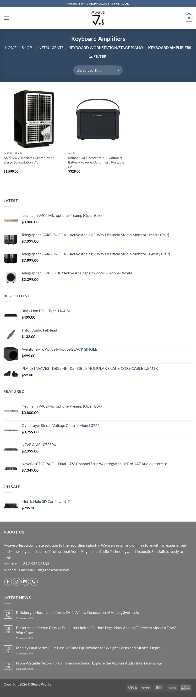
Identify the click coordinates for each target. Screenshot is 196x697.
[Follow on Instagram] (17, 582)
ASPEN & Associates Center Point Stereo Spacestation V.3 (29, 160)
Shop (27, 47)
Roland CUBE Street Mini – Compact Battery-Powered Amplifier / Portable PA (96, 162)
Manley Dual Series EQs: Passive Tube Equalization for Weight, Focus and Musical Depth (88, 647)
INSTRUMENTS (50, 47)
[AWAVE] (98, 18)
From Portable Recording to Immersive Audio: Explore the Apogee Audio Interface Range (89, 663)
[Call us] (34, 582)
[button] (6, 18)
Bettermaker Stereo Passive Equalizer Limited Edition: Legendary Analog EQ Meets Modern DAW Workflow (96, 629)
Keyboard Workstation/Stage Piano (105, 47)
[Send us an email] (25, 582)
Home (10, 47)
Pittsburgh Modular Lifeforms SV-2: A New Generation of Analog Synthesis (77, 612)
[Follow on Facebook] (8, 582)
